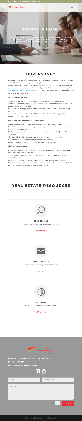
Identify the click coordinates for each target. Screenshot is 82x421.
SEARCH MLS (41, 221)
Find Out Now (40, 312)
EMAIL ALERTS (41, 262)
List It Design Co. (51, 418)
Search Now (40, 231)
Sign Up (40, 271)
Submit (67, 403)
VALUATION (41, 302)
